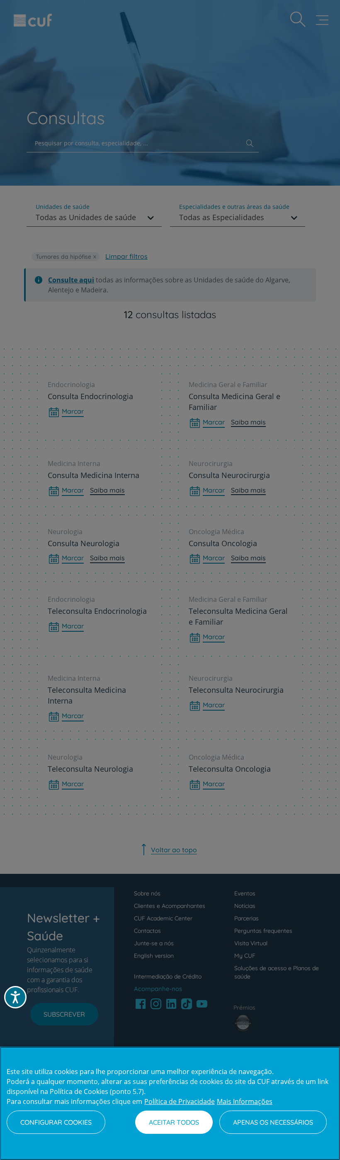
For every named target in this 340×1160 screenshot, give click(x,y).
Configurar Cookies (56, 1122)
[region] (170, 1103)
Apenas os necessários (273, 1122)
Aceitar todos (174, 1122)
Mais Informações (244, 1101)
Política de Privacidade (179, 1101)
